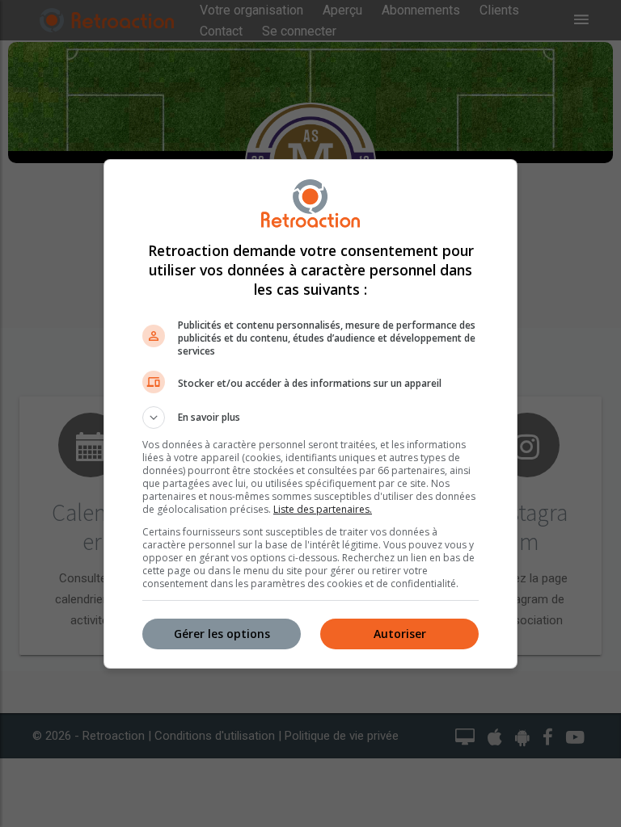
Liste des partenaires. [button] (322, 509)
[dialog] (311, 414)
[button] (310, 417)
